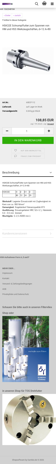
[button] (7, 131)
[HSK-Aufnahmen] (6, 4)
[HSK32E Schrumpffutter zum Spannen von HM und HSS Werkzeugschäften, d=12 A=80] (28, 57)
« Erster (7, 15)
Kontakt (5, 278)
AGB (4, 289)
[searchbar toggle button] (36, 4)
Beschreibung (10, 172)
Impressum (7, 273)
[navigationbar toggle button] (52, 4)
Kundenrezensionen (14, 233)
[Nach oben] (47, 459)
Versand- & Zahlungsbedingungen (17, 284)
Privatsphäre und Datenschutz (15, 294)
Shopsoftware (18, 460)
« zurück (17, 15)
